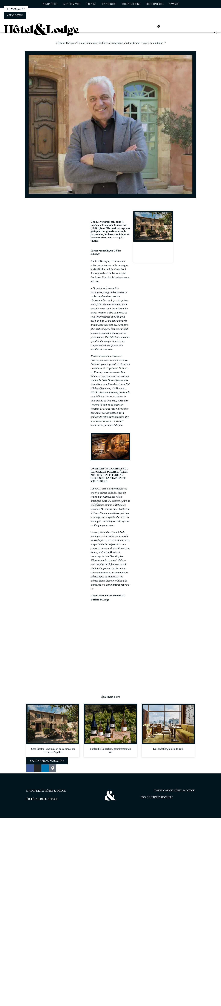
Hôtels (91, 4)
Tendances (49, 4)
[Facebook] (139, 27)
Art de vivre (71, 4)
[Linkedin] (152, 27)
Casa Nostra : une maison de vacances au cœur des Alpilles (153, 253)
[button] (215, 33)
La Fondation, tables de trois (168, 748)
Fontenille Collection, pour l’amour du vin (110, 750)
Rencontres (154, 4)
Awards (174, 4)
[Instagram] (145, 27)
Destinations (131, 4)
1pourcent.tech (45, 833)
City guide (109, 4)
